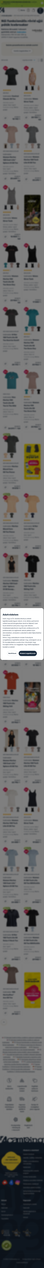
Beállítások (12, 653)
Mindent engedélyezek (28, 653)
